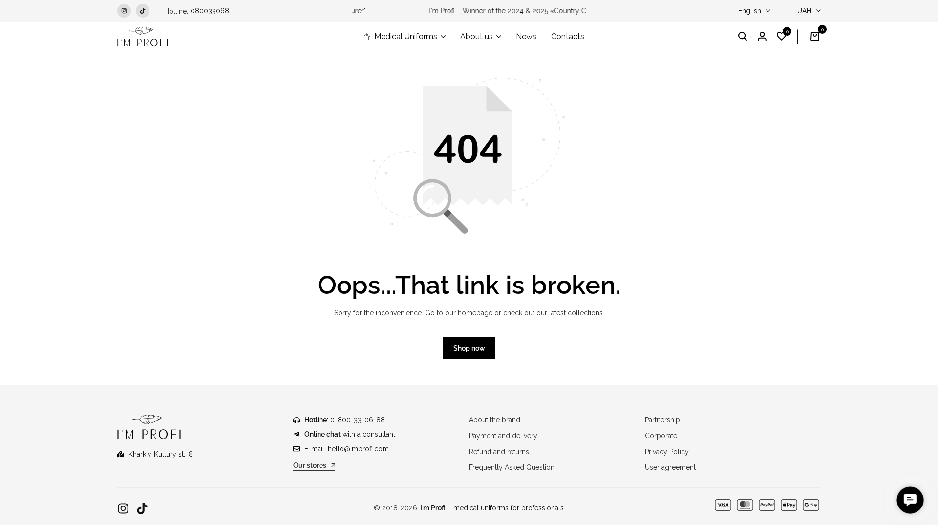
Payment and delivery (503, 436)
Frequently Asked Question (511, 467)
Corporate (661, 436)
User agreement (670, 467)
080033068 (210, 11)
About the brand (494, 420)
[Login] (762, 36)
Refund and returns (499, 452)
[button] (781, 36)
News (526, 36)
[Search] (742, 36)
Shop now (469, 348)
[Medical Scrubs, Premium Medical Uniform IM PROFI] (142, 36)
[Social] (123, 509)
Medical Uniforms (405, 36)
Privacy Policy (667, 452)
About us (476, 36)
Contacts (567, 36)
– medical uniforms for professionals (492, 508)
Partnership (662, 420)
